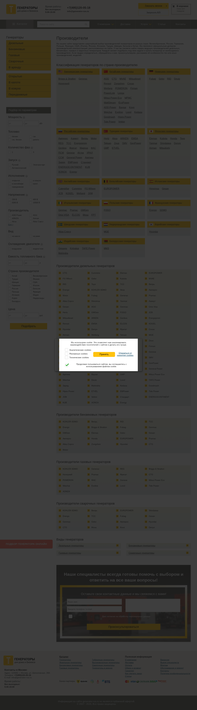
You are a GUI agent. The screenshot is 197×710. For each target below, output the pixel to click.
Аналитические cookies (80, 350)
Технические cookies (79, 357)
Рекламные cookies (78, 354)
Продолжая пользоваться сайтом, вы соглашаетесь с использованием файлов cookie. (101, 365)
